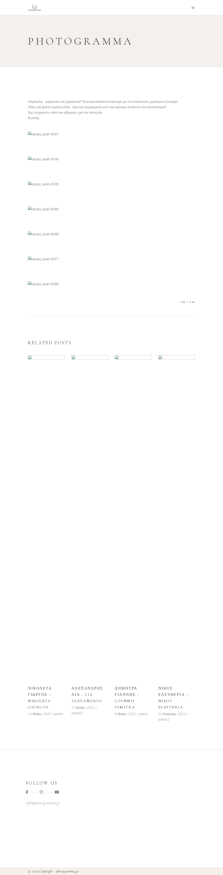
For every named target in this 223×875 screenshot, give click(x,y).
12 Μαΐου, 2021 (83, 708)
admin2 (77, 713)
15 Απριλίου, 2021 (171, 714)
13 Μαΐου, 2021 (39, 714)
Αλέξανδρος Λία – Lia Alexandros (87, 694)
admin (58, 714)
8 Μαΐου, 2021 (125, 714)
